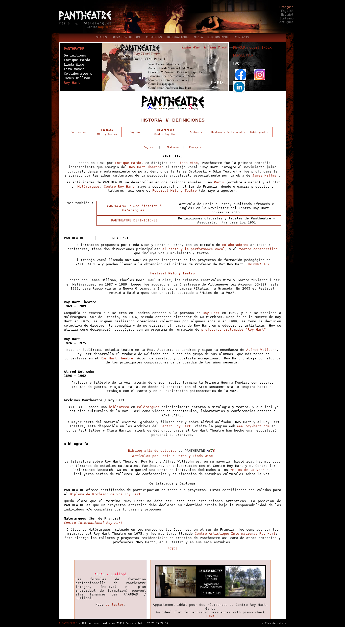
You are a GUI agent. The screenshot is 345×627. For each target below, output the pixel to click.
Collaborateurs (78, 73)
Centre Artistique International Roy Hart (235, 533)
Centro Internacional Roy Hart (93, 523)
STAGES (101, 37)
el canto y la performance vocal (193, 249)
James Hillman (77, 78)
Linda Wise (74, 64)
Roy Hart (72, 82)
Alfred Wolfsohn (261, 350)
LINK (210, 616)
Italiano (286, 18)
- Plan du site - (274, 622)
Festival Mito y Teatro (173, 190)
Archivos (196, 132)
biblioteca (119, 407)
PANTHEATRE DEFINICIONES (134, 220)
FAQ (236, 63)
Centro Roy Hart (119, 186)
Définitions (75, 55)
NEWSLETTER (243, 55)
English (287, 11)
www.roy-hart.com (253, 426)
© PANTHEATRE (68, 622)
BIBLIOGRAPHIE (218, 37)
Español (287, 14)
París (219, 182)
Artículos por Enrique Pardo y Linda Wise (172, 456)
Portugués (285, 22)
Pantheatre (78, 132)
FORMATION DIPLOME (126, 37)
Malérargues (89, 186)
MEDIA (198, 37)
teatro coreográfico (257, 249)
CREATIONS (154, 37)
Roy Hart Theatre (145, 167)
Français (286, 7)
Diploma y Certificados (228, 132)
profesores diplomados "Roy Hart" (233, 329)
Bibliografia (259, 132)
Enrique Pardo (77, 60)
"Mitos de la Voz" (247, 470)
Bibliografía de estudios (153, 450)
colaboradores (235, 245)
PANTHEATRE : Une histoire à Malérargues (134, 208)
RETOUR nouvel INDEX (252, 47)
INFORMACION (258, 264)
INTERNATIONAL (177, 37)
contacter (115, 604)
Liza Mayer (74, 69)
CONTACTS (242, 37)
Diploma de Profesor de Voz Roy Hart (105, 494)
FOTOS (172, 549)
